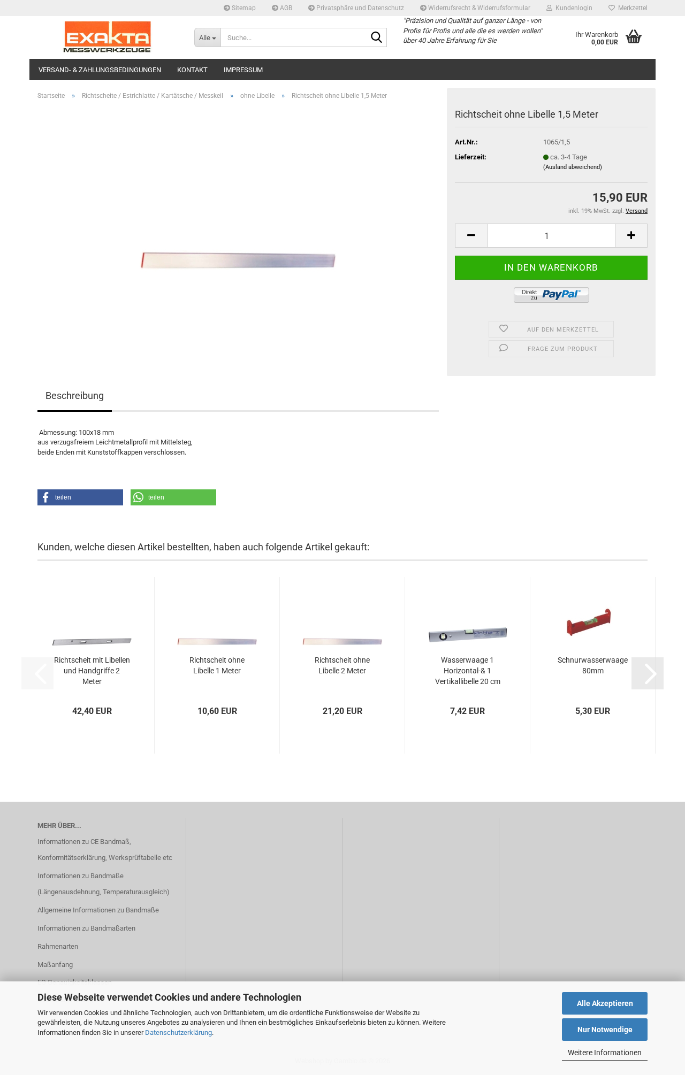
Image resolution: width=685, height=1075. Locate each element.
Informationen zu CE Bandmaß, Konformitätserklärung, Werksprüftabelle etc (104, 850)
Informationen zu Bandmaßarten (86, 928)
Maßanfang (55, 965)
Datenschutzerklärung (178, 1032)
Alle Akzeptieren (605, 1003)
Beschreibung (74, 395)
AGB (285, 8)
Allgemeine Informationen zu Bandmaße (98, 910)
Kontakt (192, 70)
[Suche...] (377, 38)
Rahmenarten (57, 946)
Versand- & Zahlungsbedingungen (100, 70)
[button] (471, 236)
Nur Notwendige (605, 1029)
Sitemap (243, 8)
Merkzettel (631, 8)
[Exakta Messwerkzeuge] (107, 37)
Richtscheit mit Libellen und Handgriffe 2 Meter (92, 671)
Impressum (243, 70)
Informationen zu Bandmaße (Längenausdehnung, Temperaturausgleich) (103, 884)
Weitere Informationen (605, 1052)
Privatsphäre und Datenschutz (359, 8)
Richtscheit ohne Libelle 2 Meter (342, 665)
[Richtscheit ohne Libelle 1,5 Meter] (238, 229)
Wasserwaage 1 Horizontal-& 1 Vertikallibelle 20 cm (467, 671)
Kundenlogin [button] (572, 8)
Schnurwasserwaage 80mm (593, 665)
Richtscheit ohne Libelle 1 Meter (217, 665)
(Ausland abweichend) (572, 167)
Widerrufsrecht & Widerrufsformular (478, 8)
